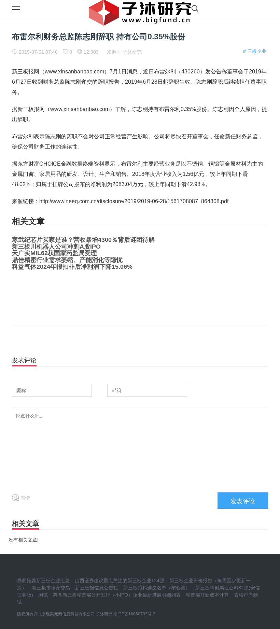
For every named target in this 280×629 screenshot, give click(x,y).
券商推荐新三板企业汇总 (43, 580)
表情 (24, 498)
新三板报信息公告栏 (96, 587)
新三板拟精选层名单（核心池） (156, 587)
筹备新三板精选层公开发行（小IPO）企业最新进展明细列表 (117, 595)
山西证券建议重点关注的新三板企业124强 (119, 580)
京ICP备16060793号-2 (134, 614)
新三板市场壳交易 (51, 587)
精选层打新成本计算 (207, 595)
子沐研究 (132, 52)
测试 (43, 595)
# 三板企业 (254, 51)
